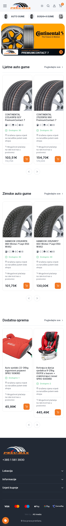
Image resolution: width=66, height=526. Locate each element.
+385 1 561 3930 (13, 459)
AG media (37, 514)
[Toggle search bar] (48, 6)
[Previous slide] (29, 172)
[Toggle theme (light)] (42, 6)
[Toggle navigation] (4, 6)
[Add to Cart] (26, 159)
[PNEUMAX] (33, 40)
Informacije (9, 479)
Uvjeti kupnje (10, 487)
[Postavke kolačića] (5, 520)
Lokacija (7, 470)
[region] (33, 16)
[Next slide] (37, 172)
